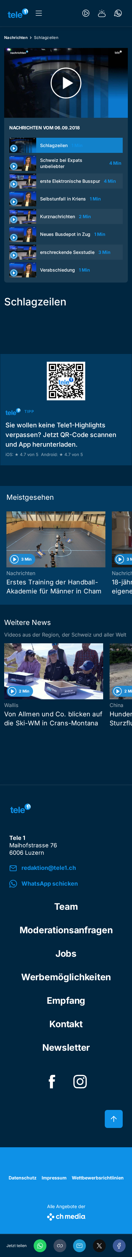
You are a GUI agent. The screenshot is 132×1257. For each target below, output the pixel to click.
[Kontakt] (118, 13)
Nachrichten (16, 37)
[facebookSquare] (52, 1082)
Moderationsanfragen (66, 930)
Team (66, 906)
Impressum (54, 1177)
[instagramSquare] (80, 1082)
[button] (60, 1245)
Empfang (66, 1000)
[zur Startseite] (18, 13)
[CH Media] (66, 1215)
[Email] (79, 1245)
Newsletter (66, 1047)
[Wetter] (102, 13)
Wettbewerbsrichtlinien (98, 1177)
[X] (99, 1245)
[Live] (86, 13)
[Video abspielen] (66, 83)
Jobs (66, 953)
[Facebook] (119, 1245)
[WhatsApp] (40, 1245)
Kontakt (65, 1024)
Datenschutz (23, 1177)
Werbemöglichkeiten (66, 977)
